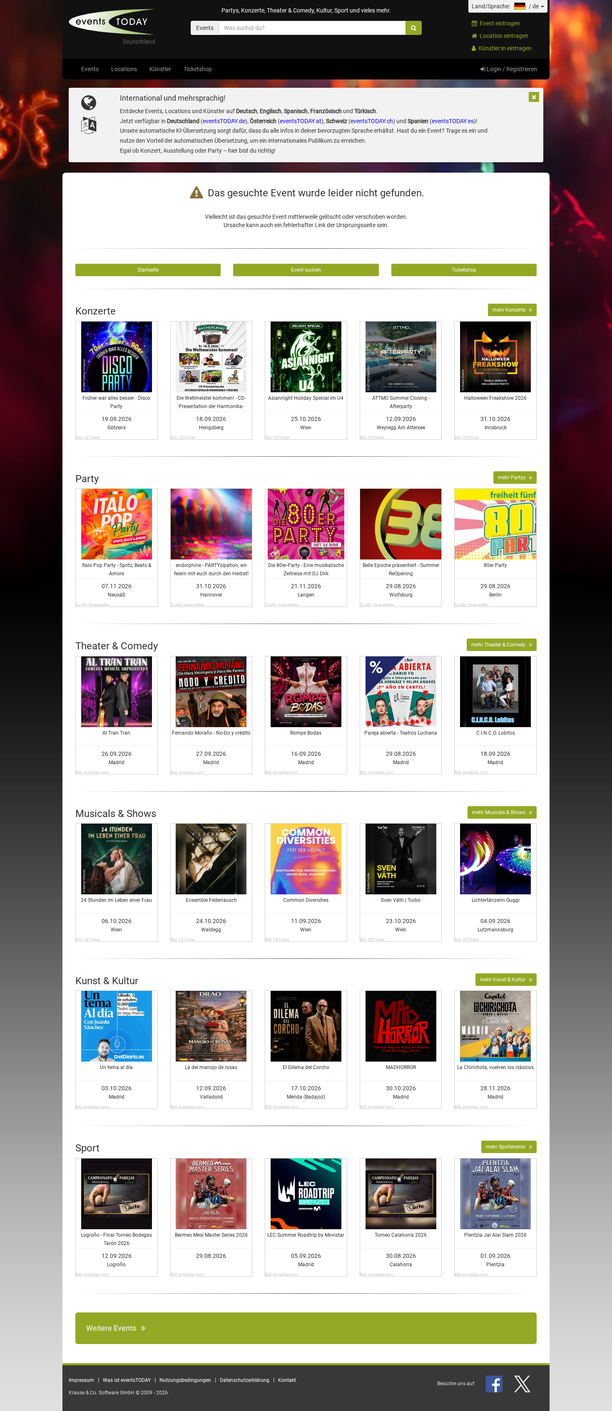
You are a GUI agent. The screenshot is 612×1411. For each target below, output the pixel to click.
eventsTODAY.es (453, 121)
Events (90, 69)
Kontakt (287, 1380)
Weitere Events (113, 1328)
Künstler (160, 69)
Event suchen (306, 270)
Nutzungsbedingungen (185, 1380)
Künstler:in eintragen (504, 48)
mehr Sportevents (507, 1147)
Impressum (81, 1380)
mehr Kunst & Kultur (504, 980)
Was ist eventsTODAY (127, 1380)
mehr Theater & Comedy (500, 645)
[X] (523, 1383)
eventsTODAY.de (224, 121)
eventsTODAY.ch (372, 121)
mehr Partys (513, 477)
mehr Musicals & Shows (500, 812)
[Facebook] (495, 1383)
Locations (124, 69)
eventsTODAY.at (300, 121)
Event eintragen (498, 23)
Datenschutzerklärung (244, 1380)
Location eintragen (502, 35)
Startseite (148, 270)
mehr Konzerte (511, 310)
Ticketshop (198, 69)
